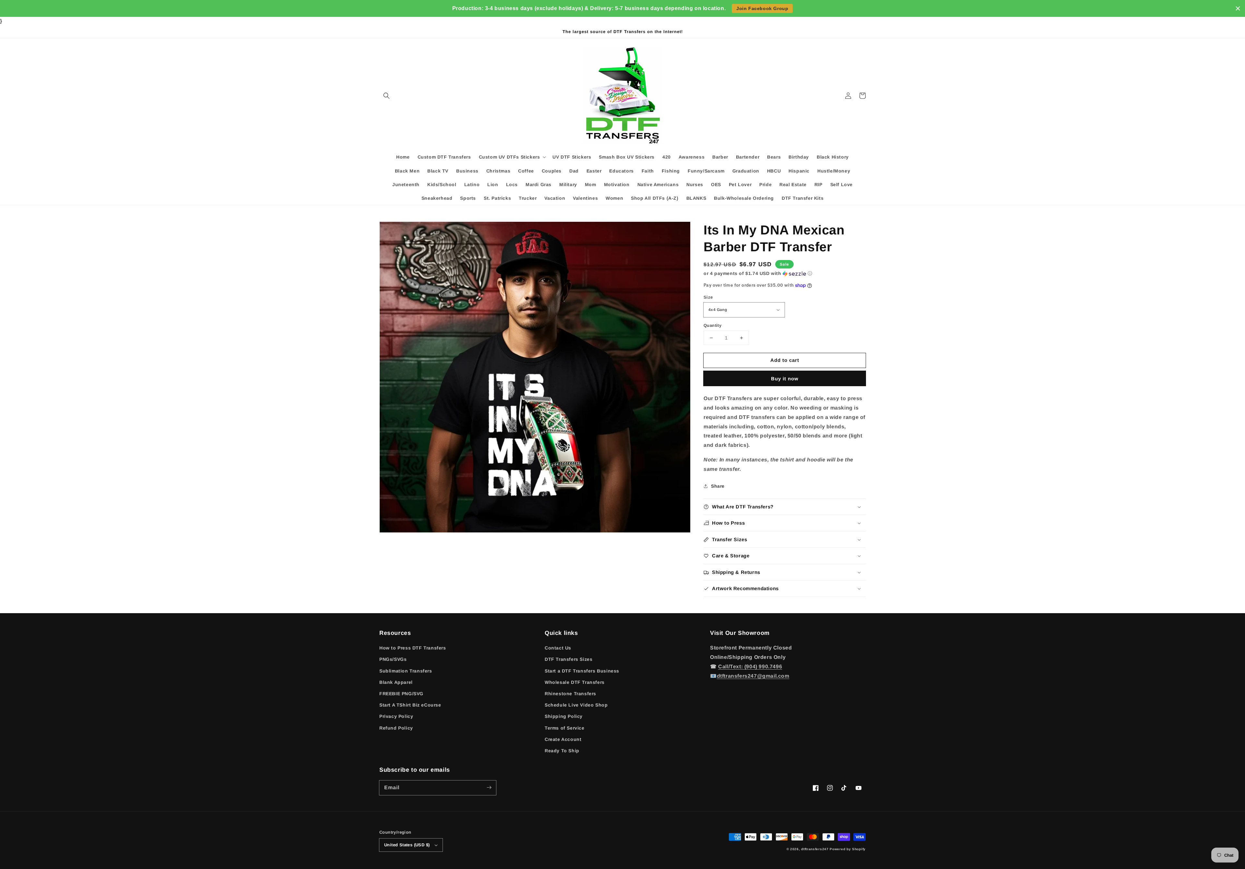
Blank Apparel (396, 682)
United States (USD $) (407, 844)
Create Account (563, 739)
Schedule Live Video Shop (576, 705)
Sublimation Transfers (405, 670)
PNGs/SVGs (393, 659)
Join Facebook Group (762, 8)
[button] (386, 96)
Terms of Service (565, 728)
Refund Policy (396, 728)
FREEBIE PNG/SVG (401, 693)
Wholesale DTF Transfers (575, 682)
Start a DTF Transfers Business (582, 670)
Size (708, 297)
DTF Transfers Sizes (568, 659)
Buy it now (785, 378)
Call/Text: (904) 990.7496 (750, 666)
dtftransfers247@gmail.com (753, 676)
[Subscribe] (489, 787)
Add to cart (784, 360)
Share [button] (718, 486)
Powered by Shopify (848, 849)
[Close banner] (1238, 8)
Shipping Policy (564, 716)
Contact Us (558, 647)
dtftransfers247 (815, 849)
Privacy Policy (396, 716)
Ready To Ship (562, 750)
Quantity (712, 325)
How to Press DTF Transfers (412, 647)
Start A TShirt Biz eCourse (410, 705)
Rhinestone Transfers (570, 693)
